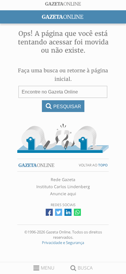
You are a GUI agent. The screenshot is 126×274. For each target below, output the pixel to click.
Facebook (49, 212)
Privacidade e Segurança (63, 242)
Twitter (58, 212)
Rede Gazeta (63, 180)
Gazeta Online (63, 4)
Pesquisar (67, 106)
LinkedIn (67, 212)
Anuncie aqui (63, 194)
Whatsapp (77, 212)
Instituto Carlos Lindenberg (63, 187)
